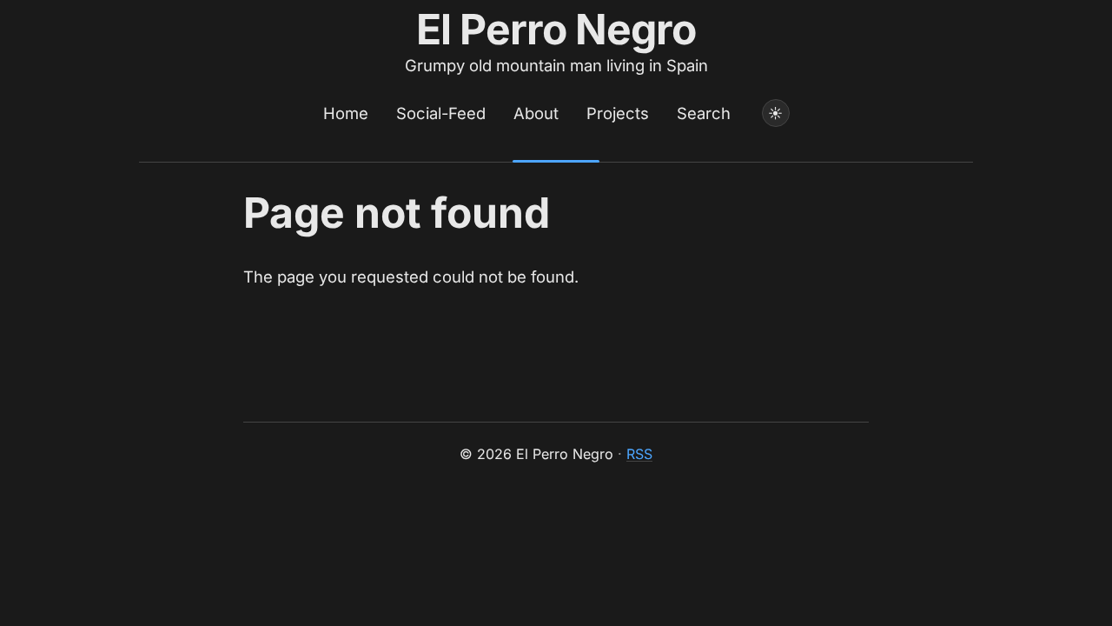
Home (345, 113)
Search (704, 113)
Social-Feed (441, 113)
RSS (639, 454)
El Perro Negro (556, 29)
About (536, 113)
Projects (617, 113)
